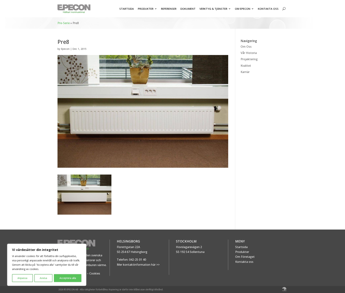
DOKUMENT (188, 8)
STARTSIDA (126, 8)
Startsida (241, 247)
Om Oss (246, 47)
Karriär (245, 72)
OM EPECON (242, 8)
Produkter (242, 252)
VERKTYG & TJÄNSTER (213, 8)
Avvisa (43, 278)
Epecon (65, 49)
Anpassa (22, 278)
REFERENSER (168, 8)
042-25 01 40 (137, 260)
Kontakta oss (244, 262)
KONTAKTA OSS (268, 8)
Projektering (249, 59)
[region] (46, 265)
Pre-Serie (64, 23)
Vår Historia (249, 53)
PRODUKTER (145, 8)
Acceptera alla (67, 278)
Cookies (94, 273)
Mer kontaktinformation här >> (138, 265)
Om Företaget (245, 257)
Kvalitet (246, 66)
